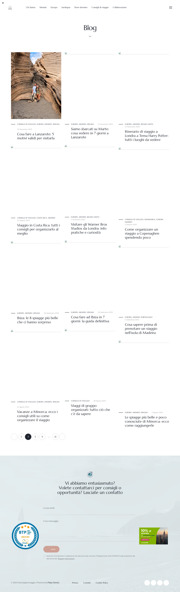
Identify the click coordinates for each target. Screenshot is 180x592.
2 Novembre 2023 (78, 220)
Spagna (56, 124)
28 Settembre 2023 (105, 312)
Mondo (48, 124)
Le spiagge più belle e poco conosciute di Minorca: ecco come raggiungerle (147, 421)
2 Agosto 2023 (157, 412)
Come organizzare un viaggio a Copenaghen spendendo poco (142, 233)
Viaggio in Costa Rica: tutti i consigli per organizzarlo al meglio (38, 229)
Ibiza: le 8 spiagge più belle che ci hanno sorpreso (37, 320)
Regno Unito (147, 124)
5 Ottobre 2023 (131, 225)
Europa (40, 124)
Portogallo (146, 317)
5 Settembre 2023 (132, 320)
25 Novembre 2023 (24, 129)
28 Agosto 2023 (100, 401)
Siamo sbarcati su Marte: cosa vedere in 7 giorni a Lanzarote (90, 133)
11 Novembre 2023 (132, 127)
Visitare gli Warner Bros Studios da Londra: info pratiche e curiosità (89, 228)
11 (56, 436)
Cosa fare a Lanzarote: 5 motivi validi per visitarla (35, 136)
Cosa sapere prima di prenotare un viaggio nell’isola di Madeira (141, 329)
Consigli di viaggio (26, 124)
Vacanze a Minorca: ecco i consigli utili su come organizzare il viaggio (37, 416)
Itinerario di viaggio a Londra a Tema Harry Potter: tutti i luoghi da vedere (146, 136)
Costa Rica (42, 218)
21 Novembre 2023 (105, 124)
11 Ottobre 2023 (23, 220)
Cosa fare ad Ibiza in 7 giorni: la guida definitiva (90, 319)
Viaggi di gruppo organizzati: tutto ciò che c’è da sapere (90, 410)
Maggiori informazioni (66, 559)
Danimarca (149, 219)
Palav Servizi (53, 583)
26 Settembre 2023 (51, 313)
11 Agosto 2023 (23, 407)
